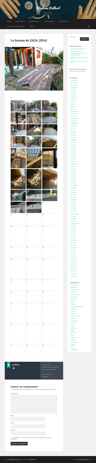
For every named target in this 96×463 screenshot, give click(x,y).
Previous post (47, 374)
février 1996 (74, 240)
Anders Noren (83, 459)
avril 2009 (73, 176)
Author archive (13, 368)
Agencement (74, 287)
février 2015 (74, 135)
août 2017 (73, 99)
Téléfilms (73, 344)
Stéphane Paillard (48, 8)
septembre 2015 (75, 123)
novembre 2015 (74, 118)
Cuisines (73, 311)
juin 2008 (73, 180)
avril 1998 (73, 233)
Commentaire (15, 393)
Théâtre (73, 347)
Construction (63, 21)
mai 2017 (73, 104)
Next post (46, 376)
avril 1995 (73, 242)
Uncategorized (74, 349)
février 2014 (74, 147)
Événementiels (34, 21)
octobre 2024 (74, 80)
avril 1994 (73, 252)
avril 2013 (73, 152)
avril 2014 (73, 145)
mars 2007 (73, 192)
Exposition (73, 323)
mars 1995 (73, 245)
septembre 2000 (75, 223)
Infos (31, 26)
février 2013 (74, 154)
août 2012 (73, 156)
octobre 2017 (74, 97)
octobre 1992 (74, 259)
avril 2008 (73, 183)
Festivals (73, 325)
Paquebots (73, 337)
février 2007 (74, 195)
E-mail (13, 422)
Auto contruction (48, 367)
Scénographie (49, 21)
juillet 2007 (73, 188)
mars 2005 (73, 207)
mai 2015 (73, 130)
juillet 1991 (73, 269)
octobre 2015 (74, 121)
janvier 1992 (74, 266)
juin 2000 (73, 226)
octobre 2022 (74, 85)
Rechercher (72, 36)
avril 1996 (73, 238)
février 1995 (74, 247)
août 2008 (73, 178)
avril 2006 (73, 197)
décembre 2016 (74, 111)
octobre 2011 (74, 164)
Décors (72, 313)
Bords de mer (74, 299)
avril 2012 (73, 159)
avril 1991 (73, 271)
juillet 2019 (73, 90)
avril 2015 (73, 133)
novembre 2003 (74, 214)
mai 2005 (73, 202)
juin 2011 (73, 166)
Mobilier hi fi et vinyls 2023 (77, 49)
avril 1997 (73, 235)
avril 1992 (73, 262)
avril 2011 (73, 168)
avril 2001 (73, 221)
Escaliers (73, 318)
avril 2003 (73, 216)
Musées (73, 330)
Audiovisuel (20, 21)
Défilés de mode (75, 316)
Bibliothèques (74, 297)
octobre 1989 (74, 276)
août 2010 (73, 171)
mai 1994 (73, 250)
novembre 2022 (74, 83)
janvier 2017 (74, 109)
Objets (72, 335)
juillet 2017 (73, 102)
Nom (12, 415)
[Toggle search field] (88, 26)
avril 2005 (73, 204)
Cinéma (9, 21)
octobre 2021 (74, 87)
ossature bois (52, 369)
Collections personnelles (15, 26)
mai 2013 (73, 149)
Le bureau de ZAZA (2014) (29, 40)
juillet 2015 (73, 125)
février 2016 (74, 116)
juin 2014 (73, 142)
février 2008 (74, 185)
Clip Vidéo (73, 304)
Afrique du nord (74, 285)
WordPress (32, 459)
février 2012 (74, 161)
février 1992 (74, 264)
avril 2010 (73, 173)
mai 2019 (73, 92)
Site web (13, 430)
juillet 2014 (73, 140)
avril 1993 (73, 254)
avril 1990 (73, 273)
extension (46, 369)
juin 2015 (73, 128)
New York (73, 332)
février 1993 (74, 257)
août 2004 (73, 209)
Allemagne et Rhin (75, 290)
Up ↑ (90, 459)
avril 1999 (73, 230)
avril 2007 (73, 190)
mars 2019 (73, 94)
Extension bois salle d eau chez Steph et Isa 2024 (78, 54)
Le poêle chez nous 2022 (77, 51)
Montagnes (73, 328)
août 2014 (73, 137)
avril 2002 (73, 219)
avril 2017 (73, 106)
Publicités (73, 340)
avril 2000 (73, 228)
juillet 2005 (73, 199)
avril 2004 (73, 211)
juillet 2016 (73, 113)
